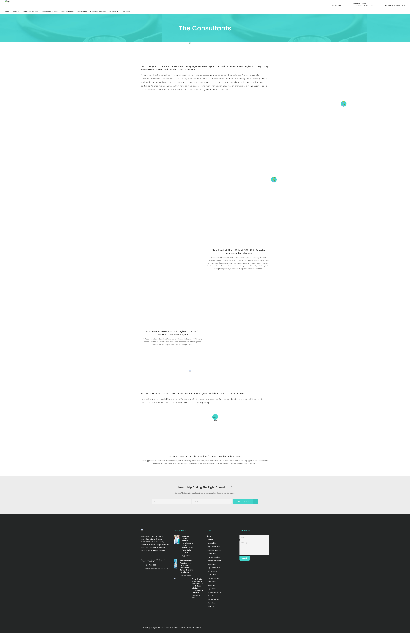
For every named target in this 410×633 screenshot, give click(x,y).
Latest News (211, 603)
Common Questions (214, 592)
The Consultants (212, 571)
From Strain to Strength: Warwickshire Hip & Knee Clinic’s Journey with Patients (197, 586)
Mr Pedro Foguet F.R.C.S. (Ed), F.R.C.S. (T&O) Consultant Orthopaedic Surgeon (205, 456)
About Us (210, 540)
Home (209, 536)
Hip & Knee (212, 589)
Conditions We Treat (214, 550)
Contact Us (211, 606)
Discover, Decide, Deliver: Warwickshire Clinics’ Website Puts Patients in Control (187, 544)
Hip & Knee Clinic (214, 547)
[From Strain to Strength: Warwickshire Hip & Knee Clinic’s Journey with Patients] (182, 582)
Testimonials (211, 582)
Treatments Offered (214, 561)
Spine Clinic (212, 543)
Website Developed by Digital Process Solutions (183, 627)
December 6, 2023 (186, 556)
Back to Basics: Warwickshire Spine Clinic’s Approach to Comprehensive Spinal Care (186, 566)
